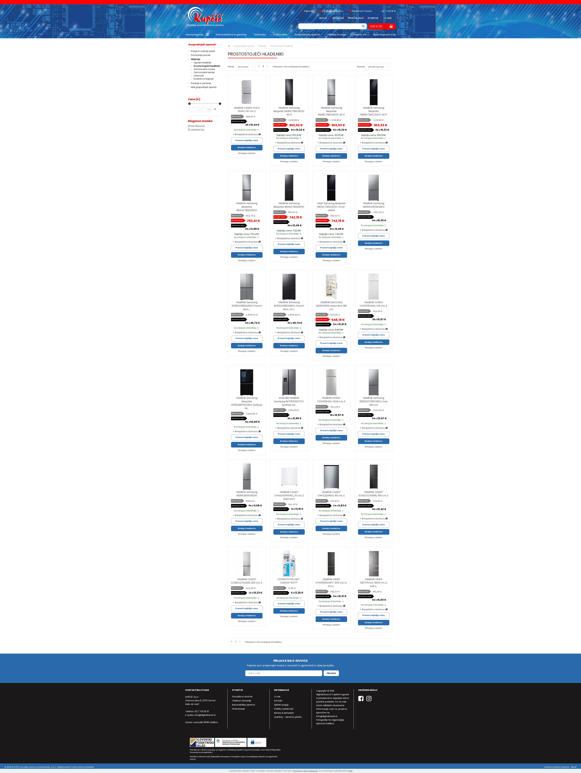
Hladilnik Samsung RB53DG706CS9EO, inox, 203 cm (373, 401)
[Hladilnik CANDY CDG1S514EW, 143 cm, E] (373, 287)
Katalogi (338, 18)
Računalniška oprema (243, 704)
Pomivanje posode (200, 55)
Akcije (323, 18)
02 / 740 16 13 (202, 711)
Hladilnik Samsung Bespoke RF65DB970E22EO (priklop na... (246, 403)
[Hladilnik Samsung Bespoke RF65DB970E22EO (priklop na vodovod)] (247, 382)
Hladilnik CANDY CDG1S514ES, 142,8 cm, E (331, 399)
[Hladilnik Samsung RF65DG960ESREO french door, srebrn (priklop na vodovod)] (247, 287)
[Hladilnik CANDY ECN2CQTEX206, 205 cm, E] (247, 564)
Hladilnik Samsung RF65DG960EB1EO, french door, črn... (289, 306)
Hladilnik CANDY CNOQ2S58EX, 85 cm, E (331, 493)
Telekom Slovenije (241, 700)
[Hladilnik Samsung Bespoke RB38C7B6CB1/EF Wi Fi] (289, 92)
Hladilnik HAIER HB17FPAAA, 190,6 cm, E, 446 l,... (373, 582)
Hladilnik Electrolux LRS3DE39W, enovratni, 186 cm (331, 306)
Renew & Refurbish (284, 712)
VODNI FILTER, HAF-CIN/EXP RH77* (289, 580)
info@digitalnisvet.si (205, 715)
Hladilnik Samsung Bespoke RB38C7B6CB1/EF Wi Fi (289, 111)
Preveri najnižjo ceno (247, 140)
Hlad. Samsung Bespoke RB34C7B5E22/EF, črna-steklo (331, 207)
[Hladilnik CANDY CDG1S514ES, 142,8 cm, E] (331, 382)
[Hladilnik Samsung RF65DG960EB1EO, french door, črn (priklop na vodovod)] (289, 287)
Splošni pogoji (281, 704)
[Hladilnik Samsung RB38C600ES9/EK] (247, 476)
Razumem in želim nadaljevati (305, 771)
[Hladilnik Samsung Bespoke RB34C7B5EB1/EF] (289, 188)
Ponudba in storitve (242, 696)
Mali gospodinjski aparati (204, 87)
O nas (388, 18)
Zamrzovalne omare (204, 69)
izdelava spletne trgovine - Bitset (560, 767)
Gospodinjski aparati (202, 44)
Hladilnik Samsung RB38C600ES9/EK (246, 493)
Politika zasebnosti (283, 708)
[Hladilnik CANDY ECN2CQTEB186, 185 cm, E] (373, 476)
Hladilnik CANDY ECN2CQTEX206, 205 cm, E (246, 580)
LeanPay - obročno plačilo (288, 717)
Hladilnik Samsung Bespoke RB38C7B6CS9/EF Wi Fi (331, 111)
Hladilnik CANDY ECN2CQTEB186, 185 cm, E (374, 493)
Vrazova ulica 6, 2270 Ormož (200, 700)
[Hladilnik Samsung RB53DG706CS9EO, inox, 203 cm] (373, 382)
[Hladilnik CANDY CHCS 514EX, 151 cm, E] (247, 92)
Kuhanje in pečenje (201, 83)
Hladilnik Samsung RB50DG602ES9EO (373, 205)
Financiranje (238, 708)
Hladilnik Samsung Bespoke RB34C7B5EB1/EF (289, 205)
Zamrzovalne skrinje (204, 72)
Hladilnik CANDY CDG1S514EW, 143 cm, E (373, 304)
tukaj (350, 771)
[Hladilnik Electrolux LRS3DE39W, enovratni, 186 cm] (331, 287)
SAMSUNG (197, 129)
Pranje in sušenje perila (203, 51)
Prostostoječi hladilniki (207, 65)
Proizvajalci (356, 18)
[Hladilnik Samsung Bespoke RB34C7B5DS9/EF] (247, 188)
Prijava (331, 673)
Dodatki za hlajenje (203, 78)
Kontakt (278, 700)
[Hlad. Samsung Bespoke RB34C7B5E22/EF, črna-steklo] (331, 188)
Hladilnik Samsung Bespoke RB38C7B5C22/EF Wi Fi (373, 111)
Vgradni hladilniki (202, 62)
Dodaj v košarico (247, 147)
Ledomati (199, 75)
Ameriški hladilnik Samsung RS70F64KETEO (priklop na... (289, 401)
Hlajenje (195, 59)
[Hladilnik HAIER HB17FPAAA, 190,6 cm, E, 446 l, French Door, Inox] (373, 564)
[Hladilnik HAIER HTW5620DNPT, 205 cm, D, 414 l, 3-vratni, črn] (331, 564)
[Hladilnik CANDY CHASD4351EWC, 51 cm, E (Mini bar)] (289, 476)
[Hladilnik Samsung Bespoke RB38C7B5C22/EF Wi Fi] (373, 92)
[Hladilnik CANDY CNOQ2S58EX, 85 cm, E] (331, 476)
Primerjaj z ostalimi (246, 153)
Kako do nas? (192, 704)
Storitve (373, 18)
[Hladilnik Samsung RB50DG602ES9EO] (373, 188)
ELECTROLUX (198, 126)
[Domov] (229, 46)
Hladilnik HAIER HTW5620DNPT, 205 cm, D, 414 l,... (331, 582)
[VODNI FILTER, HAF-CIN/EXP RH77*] (289, 564)
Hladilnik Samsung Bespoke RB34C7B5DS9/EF (246, 207)
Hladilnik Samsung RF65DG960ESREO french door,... (247, 306)
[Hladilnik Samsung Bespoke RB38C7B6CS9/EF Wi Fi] (331, 92)
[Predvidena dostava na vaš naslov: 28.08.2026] (258, 129)
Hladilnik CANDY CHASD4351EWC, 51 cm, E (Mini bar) (289, 495)
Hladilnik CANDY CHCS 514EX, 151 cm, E (247, 109)
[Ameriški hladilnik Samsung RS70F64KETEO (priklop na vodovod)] (289, 382)
